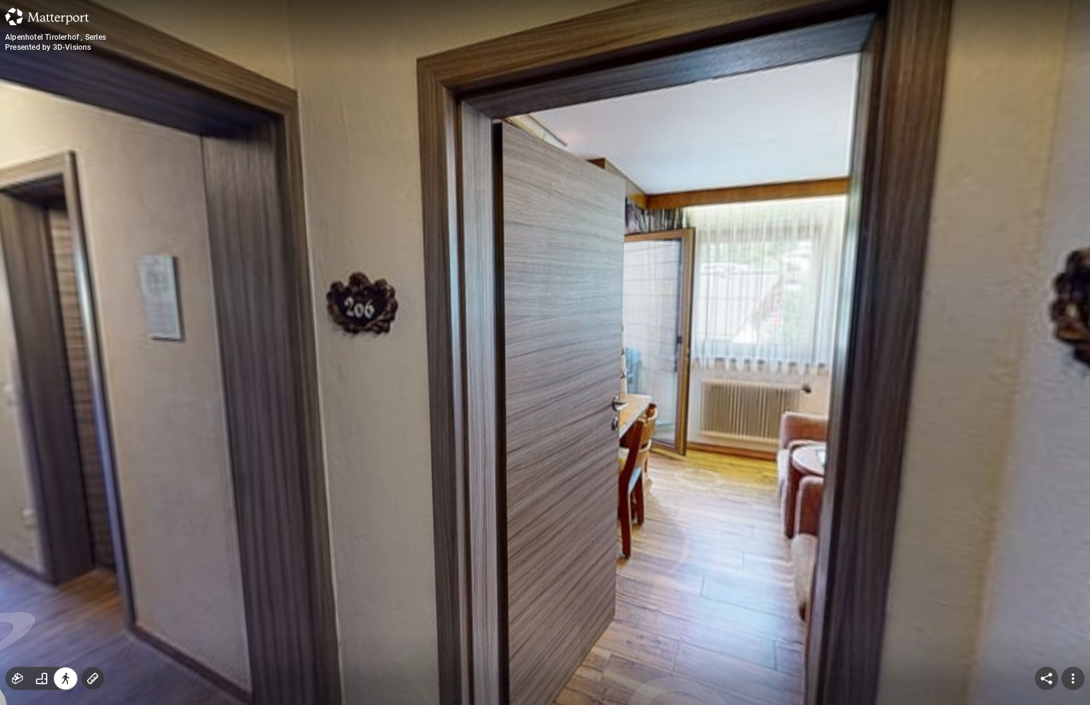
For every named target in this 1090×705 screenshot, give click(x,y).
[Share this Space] (1046, 678)
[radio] (18, 678)
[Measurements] (93, 678)
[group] (41, 678)
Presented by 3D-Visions (48, 47)
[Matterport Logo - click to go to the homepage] (47, 16)
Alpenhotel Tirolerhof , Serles (55, 37)
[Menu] (1073, 678)
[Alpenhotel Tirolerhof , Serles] (545, 352)
